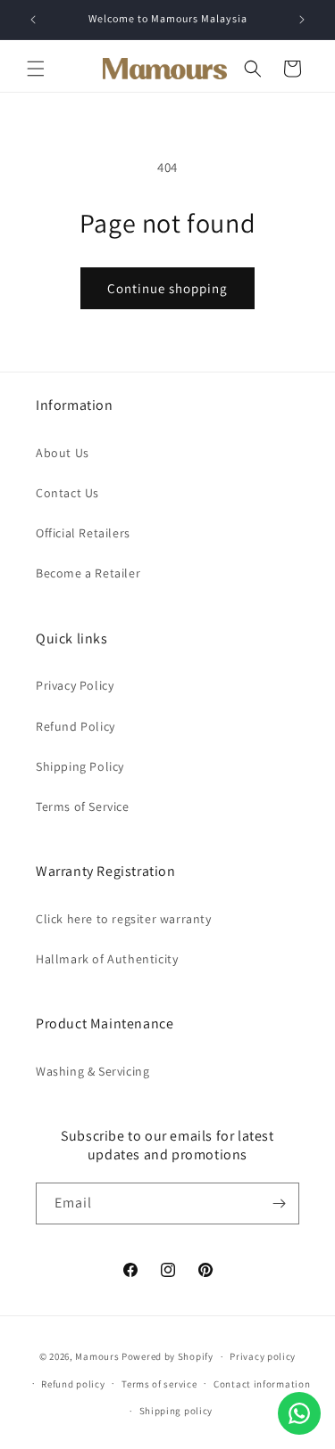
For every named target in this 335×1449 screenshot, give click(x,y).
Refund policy (73, 1384)
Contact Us (67, 493)
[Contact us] (299, 1413)
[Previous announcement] (33, 19)
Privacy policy (263, 1356)
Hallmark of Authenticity (107, 959)
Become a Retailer (88, 573)
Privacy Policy (74, 685)
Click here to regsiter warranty (124, 919)
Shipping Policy (80, 766)
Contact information (262, 1384)
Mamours (97, 1356)
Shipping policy (176, 1410)
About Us (62, 453)
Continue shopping (167, 288)
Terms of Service (83, 806)
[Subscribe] (278, 1203)
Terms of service (159, 1384)
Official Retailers (83, 533)
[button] (35, 68)
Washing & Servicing (92, 1071)
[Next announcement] (302, 19)
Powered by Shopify (167, 1356)
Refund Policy (75, 726)
